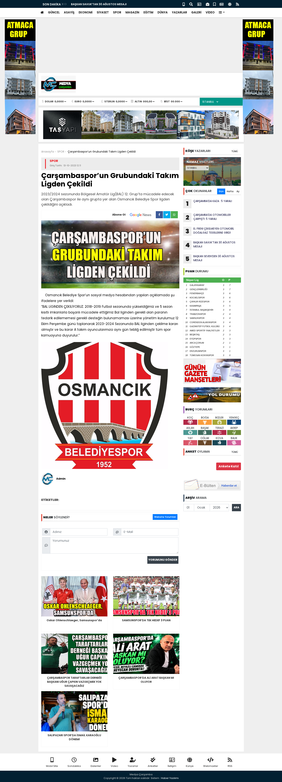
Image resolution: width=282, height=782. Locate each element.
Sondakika (74, 766)
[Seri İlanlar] (214, 4)
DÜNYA (162, 12)
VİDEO (210, 12)
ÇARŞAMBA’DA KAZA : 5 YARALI (209, 203)
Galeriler (95, 766)
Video (114, 766)
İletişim (172, 766)
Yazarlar (133, 766)
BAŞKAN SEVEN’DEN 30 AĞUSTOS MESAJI (210, 258)
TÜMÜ (234, 151)
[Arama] (191, 4)
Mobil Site (52, 766)
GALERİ (196, 12)
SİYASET (103, 12)
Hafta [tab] (230, 191)
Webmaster (210, 766)
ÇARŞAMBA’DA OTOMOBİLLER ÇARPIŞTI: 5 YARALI (208, 217)
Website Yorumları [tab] (165, 517)
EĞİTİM (148, 12)
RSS (230, 766)
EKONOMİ (85, 12)
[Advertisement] (115, 27)
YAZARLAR (179, 12)
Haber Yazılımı (170, 778)
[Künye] (229, 4)
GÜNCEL (54, 12)
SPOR (117, 12)
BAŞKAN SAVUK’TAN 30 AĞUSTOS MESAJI (99, 4)
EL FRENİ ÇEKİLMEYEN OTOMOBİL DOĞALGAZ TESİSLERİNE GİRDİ (210, 231)
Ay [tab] (238, 191)
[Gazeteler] (221, 4)
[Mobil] (184, 4)
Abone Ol (118, 215)
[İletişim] (199, 4)
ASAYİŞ (69, 12)
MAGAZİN (132, 12)
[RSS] (237, 4)
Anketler (153, 766)
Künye (190, 766)
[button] (222, 12)
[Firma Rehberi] (207, 4)
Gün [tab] (221, 191)
